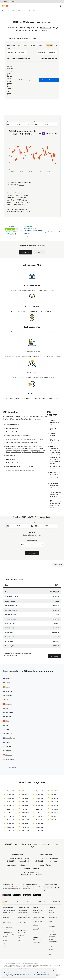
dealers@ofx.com (46, 865)
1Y (50, 133)
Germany (20, 446)
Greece (16, 448)
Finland (8, 452)
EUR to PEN (39, 794)
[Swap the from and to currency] (32, 52)
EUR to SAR (39, 812)
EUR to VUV (54, 805)
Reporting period (32, 540)
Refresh (34, 38)
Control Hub (5, 930)
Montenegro (19, 452)
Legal (50, 915)
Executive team (52, 951)
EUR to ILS (25, 802)
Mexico (54, 469)
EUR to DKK (10, 820)
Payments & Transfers (7, 912)
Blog (19, 937)
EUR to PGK (39, 798)
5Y (53, 133)
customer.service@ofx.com (17, 865)
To (37, 48)
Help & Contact (41, 901)
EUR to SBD (39, 816)
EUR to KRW (25, 812)
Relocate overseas (37, 921)
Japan (7, 729)
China (7, 721)
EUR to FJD (10, 827)
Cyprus (12, 450)
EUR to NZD (25, 831)
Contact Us (51, 912)
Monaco (13, 452)
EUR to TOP (39, 831)
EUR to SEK (39, 820)
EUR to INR (25, 805)
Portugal (38, 446)
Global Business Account (8, 910)
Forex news (21, 935)
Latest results (52, 936)
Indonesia (8, 746)
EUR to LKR (25, 816)
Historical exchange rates (24, 917)
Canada (7, 700)
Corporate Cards (6, 915)
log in (8, 89)
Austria (26, 448)
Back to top (58, 564)
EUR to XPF (54, 816)
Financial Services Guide (54, 924)
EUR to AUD (10, 794)
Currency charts (22, 922)
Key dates (51, 939)
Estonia (25, 450)
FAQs (28, 901)
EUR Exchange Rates (22, 10)
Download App (6, 947)
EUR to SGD (39, 823)
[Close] (53, 970)
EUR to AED (10, 791)
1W (43, 133)
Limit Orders (5, 925)
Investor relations (53, 941)
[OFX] (5, 6)
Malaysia (8, 750)
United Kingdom (10, 738)
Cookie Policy (10, 975)
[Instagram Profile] (44, 890)
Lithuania (36, 450)
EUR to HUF (25, 794)
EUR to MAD (25, 820)
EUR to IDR (25, 798)
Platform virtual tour (22, 910)
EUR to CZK (10, 816)
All (56, 133)
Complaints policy (53, 917)
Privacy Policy (52, 926)
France (26, 446)
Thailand (8, 716)
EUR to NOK (25, 827)
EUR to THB (39, 827)
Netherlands (9, 448)
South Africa (9, 695)
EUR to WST (54, 809)
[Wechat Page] (55, 887)
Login (55, 6)
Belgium (21, 448)
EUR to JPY (25, 809)
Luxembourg (19, 450)
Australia (8, 678)
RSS (19, 940)
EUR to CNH (10, 809)
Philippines (8, 733)
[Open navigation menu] (60, 6)
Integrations (5, 942)
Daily (25, 535)
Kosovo (41, 452)
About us (51, 910)
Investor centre (52, 934)
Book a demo (56, 901)
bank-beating (45, 27)
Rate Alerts (20, 920)
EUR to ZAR (54, 820)
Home (3, 10)
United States (9, 759)
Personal (12, 1)
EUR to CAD (10, 802)
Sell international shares (39, 932)
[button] (19, 45)
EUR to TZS (54, 794)
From (8, 48)
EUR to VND (54, 802)
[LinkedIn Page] (48, 887)
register (9, 88)
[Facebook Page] (44, 887)
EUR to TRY (54, 791)
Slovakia (30, 450)
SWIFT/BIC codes (22, 925)
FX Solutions (5, 917)
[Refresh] (6, 38)
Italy (34, 446)
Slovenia (40, 448)
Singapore (8, 755)
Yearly (39, 535)
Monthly (32, 535)
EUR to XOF (54, 812)
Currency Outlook (22, 932)
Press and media (37, 942)
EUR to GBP (10, 831)
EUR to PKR (39, 805)
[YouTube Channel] (58, 887)
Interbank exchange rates (24, 915)
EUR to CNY (10, 812)
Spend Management (7, 932)
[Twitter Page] (51, 887)
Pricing (4, 945)
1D (40, 133)
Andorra (42, 450)
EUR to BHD (10, 798)
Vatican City (35, 452)
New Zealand (9, 712)
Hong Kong (8, 704)
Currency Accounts (7, 927)
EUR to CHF (10, 805)
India (6, 725)
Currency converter (22, 912)
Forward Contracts (6, 922)
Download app (36, 915)
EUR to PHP (39, 802)
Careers (50, 954)
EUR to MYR (25, 823)
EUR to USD (54, 798)
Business (4, 1)
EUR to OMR (39, 791)
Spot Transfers (6, 920)
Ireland (31, 448)
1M (47, 133)
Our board (51, 949)
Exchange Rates (11, 10)
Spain (30, 446)
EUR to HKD (25, 791)
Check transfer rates (38, 910)
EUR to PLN (39, 809)
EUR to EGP (10, 823)
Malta (35, 448)
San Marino (27, 452)
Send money (36, 912)
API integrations (37, 939)
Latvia (7, 450)
